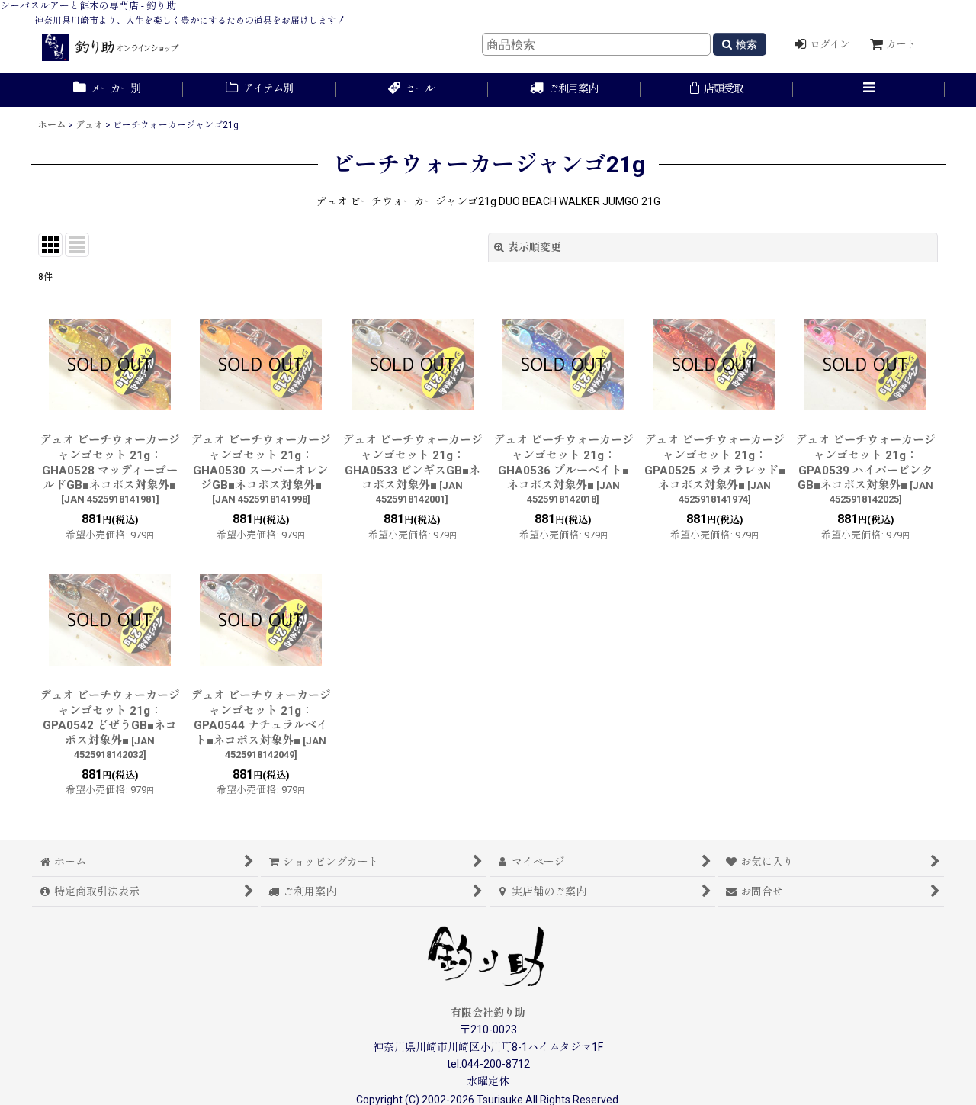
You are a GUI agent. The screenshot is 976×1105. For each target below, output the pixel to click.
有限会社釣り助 (488, 1013)
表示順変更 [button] (534, 247)
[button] (869, 90)
